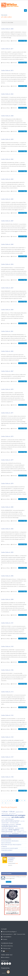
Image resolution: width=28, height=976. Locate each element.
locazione (19, 831)
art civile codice (17, 817)
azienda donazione (9, 819)
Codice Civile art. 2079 (7, 483)
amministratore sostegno (6, 817)
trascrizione (21, 833)
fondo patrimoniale (7, 831)
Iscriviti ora (8, 881)
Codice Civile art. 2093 (7, 552)
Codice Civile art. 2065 (7, 351)
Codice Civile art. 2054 (7, 264)
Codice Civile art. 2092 (7, 529)
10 (24, 800)
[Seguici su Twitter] (5, 963)
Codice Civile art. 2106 (7, 670)
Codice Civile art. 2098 (7, 599)
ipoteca (15, 831)
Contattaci (5, 939)
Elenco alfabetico (5, 957)
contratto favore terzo (9, 826)
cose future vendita (19, 828)
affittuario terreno (4, 813)
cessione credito (5, 822)
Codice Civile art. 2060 (7, 309)
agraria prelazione (12, 813)
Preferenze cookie (6, 948)
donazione (22, 830)
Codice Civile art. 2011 (7, 49)
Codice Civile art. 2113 (7, 692)
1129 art (4, 812)
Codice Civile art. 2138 (7, 777)
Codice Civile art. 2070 (7, 389)
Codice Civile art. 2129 (7, 737)
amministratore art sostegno (13, 815)
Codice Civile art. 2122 (7, 715)
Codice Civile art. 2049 (7, 244)
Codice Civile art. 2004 (7, 29)
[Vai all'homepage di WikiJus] (11, 5)
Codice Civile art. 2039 (7, 139)
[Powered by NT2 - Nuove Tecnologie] (6, 971)
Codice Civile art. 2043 (7, 179)
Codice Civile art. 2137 (7, 757)
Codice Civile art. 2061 (7, 331)
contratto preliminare (7, 828)
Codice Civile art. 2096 (7, 576)
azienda (2, 819)
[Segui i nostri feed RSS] (10, 963)
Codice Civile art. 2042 (7, 159)
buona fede (22, 821)
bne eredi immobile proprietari (10, 821)
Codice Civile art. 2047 (7, 221)
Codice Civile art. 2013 (7, 70)
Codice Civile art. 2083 (7, 507)
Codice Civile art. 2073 (7, 436)
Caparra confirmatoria (6, 842)
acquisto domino (19, 811)
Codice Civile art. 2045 (7, 199)
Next (25, 864)
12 (5, 803)
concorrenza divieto (14, 822)
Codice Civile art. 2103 (7, 646)
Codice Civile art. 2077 (7, 460)
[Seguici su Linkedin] (7, 963)
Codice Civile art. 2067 (7, 371)
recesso (9, 833)
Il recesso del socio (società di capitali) (9, 848)
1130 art (12, 812)
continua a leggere (22, 40)
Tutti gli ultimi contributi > (7, 850)
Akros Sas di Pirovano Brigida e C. (10, 931)
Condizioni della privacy (8, 945)
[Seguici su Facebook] (2, 963)
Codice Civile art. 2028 (7, 116)
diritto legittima (13, 830)
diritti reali (4, 830)
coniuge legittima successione (8, 824)
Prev (2, 864)
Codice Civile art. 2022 (7, 94)
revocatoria (15, 833)
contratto (18, 824)
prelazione (24, 831)
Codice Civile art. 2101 (7, 623)
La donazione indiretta (6, 839)
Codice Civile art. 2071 (7, 413)
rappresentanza (4, 833)
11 (2, 803)
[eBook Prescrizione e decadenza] (4, 860)
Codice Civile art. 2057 (7, 288)
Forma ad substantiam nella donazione (9, 841)
